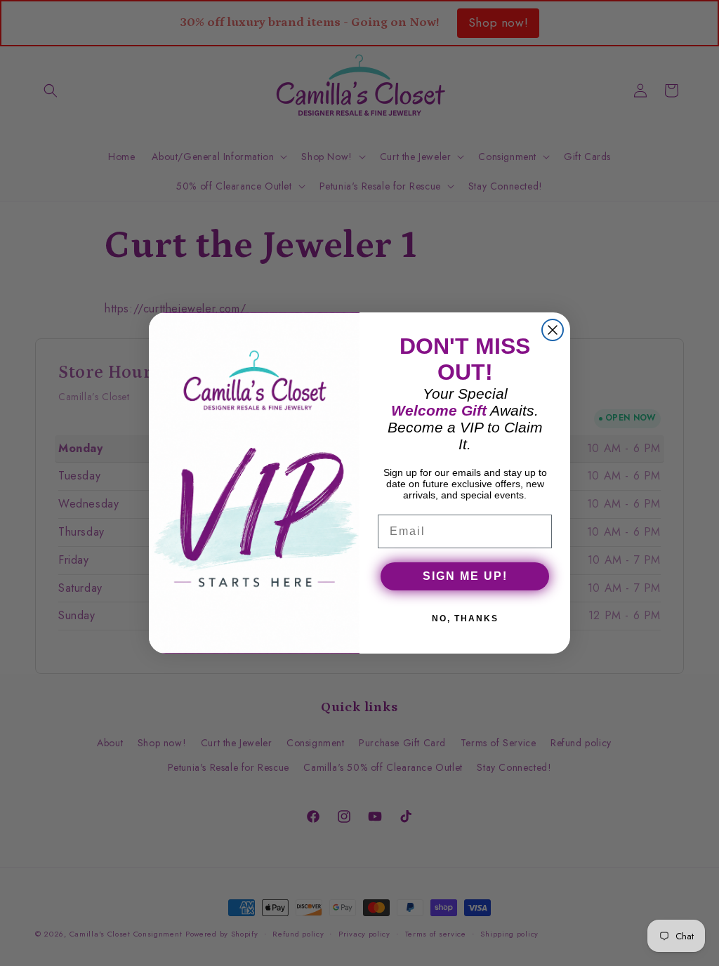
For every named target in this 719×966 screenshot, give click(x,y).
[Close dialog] (552, 329)
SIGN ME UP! (465, 576)
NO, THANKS (465, 618)
